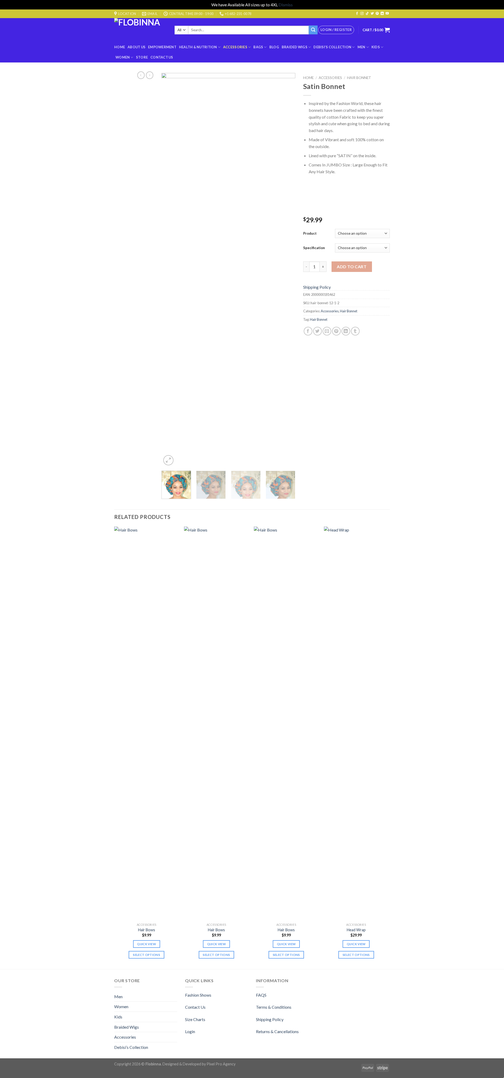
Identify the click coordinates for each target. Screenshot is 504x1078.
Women (123, 57)
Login (190, 1031)
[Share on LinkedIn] (346, 331)
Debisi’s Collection (332, 47)
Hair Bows (146, 930)
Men (361, 47)
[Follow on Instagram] (362, 13)
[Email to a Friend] (327, 331)
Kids (375, 47)
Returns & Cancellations (277, 1031)
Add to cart (351, 266)
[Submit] (313, 29)
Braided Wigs (294, 47)
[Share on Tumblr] (355, 331)
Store (142, 57)
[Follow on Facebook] (357, 13)
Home (119, 47)
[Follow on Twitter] (372, 13)
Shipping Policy (317, 287)
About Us (136, 47)
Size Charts (195, 1019)
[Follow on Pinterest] (377, 13)
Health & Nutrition (198, 47)
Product (310, 233)
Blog (274, 47)
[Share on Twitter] (317, 331)
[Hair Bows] (146, 723)
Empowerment (162, 47)
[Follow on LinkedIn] (382, 13)
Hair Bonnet (359, 78)
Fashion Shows (198, 994)
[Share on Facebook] (308, 331)
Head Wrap (356, 930)
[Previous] (170, 269)
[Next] (286, 269)
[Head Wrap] (356, 723)
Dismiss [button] (286, 4)
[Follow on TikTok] (367, 13)
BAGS (258, 47)
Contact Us (161, 57)
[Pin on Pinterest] (336, 331)
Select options (146, 954)
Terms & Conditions (273, 1007)
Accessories (235, 47)
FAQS (261, 994)
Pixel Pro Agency (221, 1064)
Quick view (146, 944)
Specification (314, 248)
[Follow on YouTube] (387, 13)
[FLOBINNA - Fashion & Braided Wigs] (140, 30)
